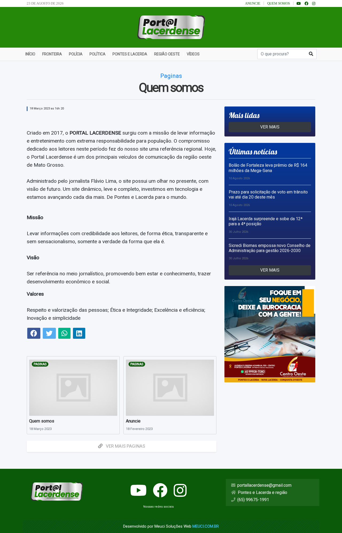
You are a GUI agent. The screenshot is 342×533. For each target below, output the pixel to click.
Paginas (40, 364)
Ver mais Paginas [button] (125, 446)
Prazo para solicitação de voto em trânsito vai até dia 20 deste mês (268, 194)
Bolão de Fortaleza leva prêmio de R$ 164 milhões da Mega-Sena (268, 168)
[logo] (171, 27)
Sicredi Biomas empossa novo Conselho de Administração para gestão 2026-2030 (269, 248)
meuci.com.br (205, 526)
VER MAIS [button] (269, 127)
